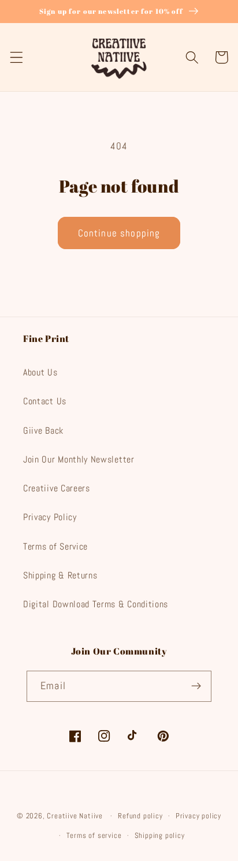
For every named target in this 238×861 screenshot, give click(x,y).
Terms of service (94, 835)
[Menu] (16, 57)
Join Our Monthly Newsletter (79, 459)
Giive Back (43, 430)
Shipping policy (160, 835)
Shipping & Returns (60, 575)
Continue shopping (119, 233)
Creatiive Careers (56, 488)
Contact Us (44, 401)
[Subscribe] (196, 686)
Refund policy (140, 816)
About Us (40, 372)
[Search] (192, 57)
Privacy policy (198, 816)
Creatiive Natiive (75, 816)
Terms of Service (55, 546)
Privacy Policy (50, 517)
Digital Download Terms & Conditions (95, 604)
